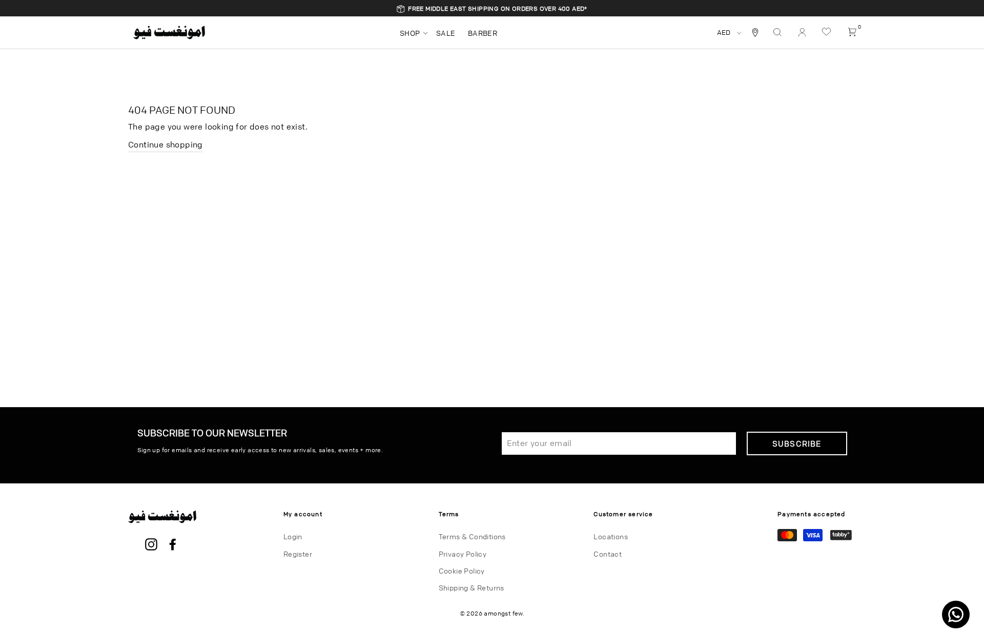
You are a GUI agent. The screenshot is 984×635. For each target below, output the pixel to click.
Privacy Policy (463, 553)
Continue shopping (165, 144)
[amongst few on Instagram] (151, 545)
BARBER (482, 32)
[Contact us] (956, 614)
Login (292, 536)
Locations (610, 536)
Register (297, 553)
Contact (607, 553)
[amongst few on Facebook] (173, 545)
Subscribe (797, 443)
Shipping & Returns (471, 587)
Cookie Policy (462, 570)
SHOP (410, 32)
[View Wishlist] (828, 32)
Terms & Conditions (472, 536)
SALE (446, 32)
